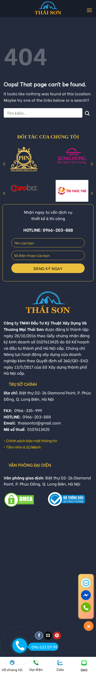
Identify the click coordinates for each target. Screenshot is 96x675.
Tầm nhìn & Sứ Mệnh (23, 447)
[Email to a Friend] (48, 636)
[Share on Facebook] (39, 636)
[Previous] (4, 164)
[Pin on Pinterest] (57, 636)
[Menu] (89, 10)
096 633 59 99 (44, 647)
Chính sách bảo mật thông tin (31, 440)
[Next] (91, 164)
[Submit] (87, 113)
